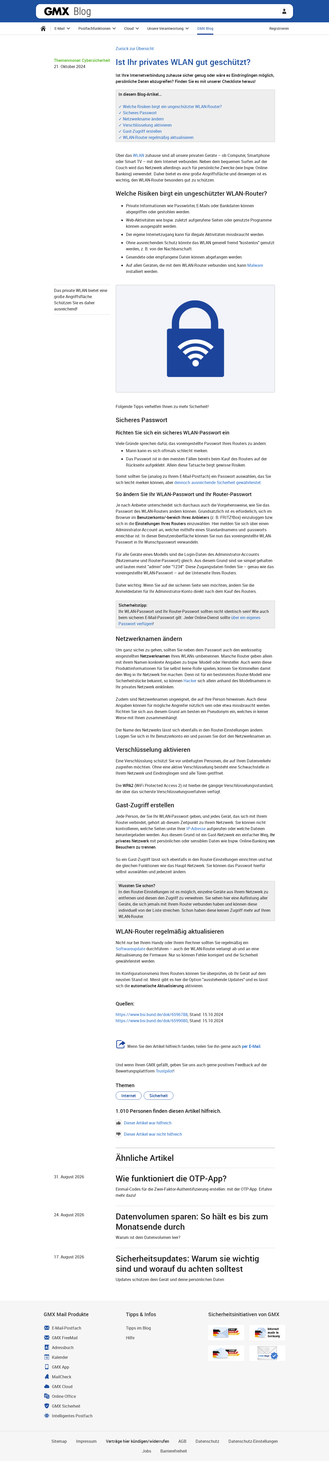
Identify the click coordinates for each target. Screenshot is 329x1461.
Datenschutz (207, 1441)
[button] (284, 11)
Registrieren (279, 28)
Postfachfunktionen (94, 28)
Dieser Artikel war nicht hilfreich (153, 1134)
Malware (255, 265)
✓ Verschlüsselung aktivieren (145, 125)
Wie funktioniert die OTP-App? (171, 1178)
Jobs (146, 1451)
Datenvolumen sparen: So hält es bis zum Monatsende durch (192, 1221)
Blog (82, 11)
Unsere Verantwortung (165, 28)
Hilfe (130, 1338)
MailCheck (61, 1377)
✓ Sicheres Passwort (137, 113)
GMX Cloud (62, 1386)
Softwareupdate (130, 949)
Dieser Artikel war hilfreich (147, 1123)
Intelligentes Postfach (72, 1416)
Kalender (60, 1357)
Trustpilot (164, 1071)
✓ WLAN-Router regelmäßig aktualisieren (156, 137)
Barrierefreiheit (173, 1451)
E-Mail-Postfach (66, 1328)
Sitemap (59, 1441)
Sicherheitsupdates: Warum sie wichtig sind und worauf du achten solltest (187, 1263)
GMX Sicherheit (66, 1406)
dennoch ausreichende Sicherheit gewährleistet (217, 482)
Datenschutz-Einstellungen (253, 1441)
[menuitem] (43, 28)
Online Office (64, 1396)
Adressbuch (63, 1347)
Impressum (86, 1441)
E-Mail (60, 28)
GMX (56, 11)
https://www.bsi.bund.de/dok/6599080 (152, 1020)
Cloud (129, 28)
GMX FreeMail (65, 1338)
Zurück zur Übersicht (135, 48)
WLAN (138, 155)
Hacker (190, 681)
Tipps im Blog (138, 1328)
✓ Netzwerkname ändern (141, 119)
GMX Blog (205, 28)
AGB (182, 1441)
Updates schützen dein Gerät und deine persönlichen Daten (170, 1279)
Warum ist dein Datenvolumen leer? (148, 1237)
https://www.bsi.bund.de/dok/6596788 (152, 1014)
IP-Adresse (196, 828)
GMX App (60, 1367)
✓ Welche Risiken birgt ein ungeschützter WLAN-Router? (170, 106)
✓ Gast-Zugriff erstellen (140, 131)
